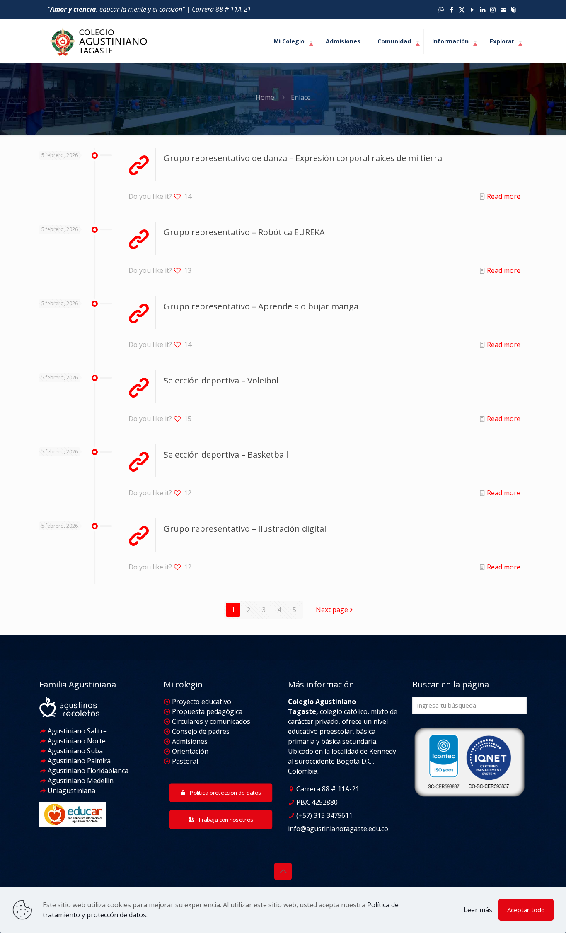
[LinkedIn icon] (482, 9)
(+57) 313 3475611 (324, 815)
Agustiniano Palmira (78, 760)
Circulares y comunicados (211, 721)
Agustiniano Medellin (80, 780)
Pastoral (184, 761)
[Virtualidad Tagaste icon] (513, 9)
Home (265, 97)
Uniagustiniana (70, 790)
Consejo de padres (200, 731)
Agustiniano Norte (76, 740)
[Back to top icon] (283, 871)
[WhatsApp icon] (441, 9)
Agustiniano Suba (75, 750)
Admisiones (189, 741)
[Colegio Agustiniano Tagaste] (98, 41)
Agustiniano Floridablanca (87, 770)
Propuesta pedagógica (206, 711)
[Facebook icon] (451, 9)
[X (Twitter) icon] (462, 9)
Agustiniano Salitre (76, 730)
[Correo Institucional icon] (503, 9)
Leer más (478, 909)
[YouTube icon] (472, 9)
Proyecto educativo (200, 701)
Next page (332, 609)
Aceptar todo (526, 910)
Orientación (189, 751)
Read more (503, 196)
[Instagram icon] (493, 9)
